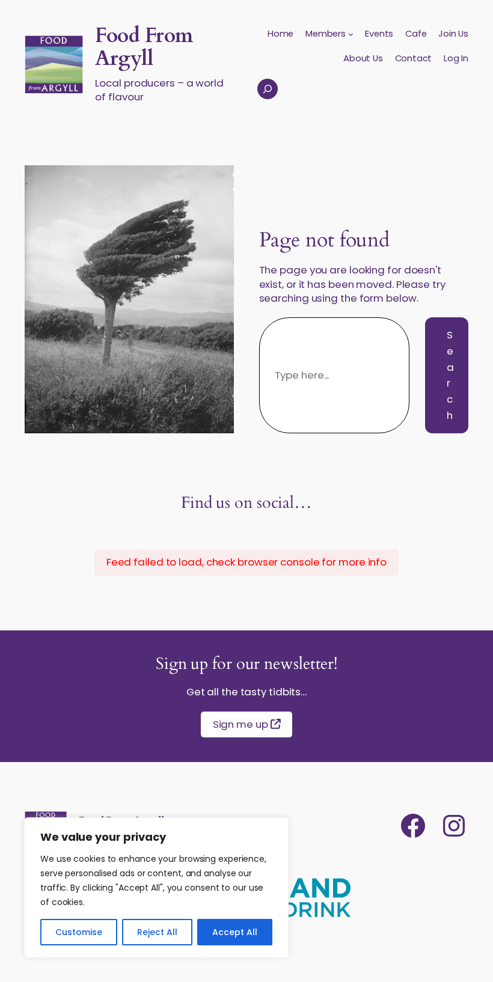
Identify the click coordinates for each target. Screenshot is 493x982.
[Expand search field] (267, 89)
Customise (78, 932)
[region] (156, 887)
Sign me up (242, 724)
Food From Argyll (144, 47)
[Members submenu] (351, 34)
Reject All (157, 932)
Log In (456, 58)
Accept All (234, 932)
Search (450, 375)
